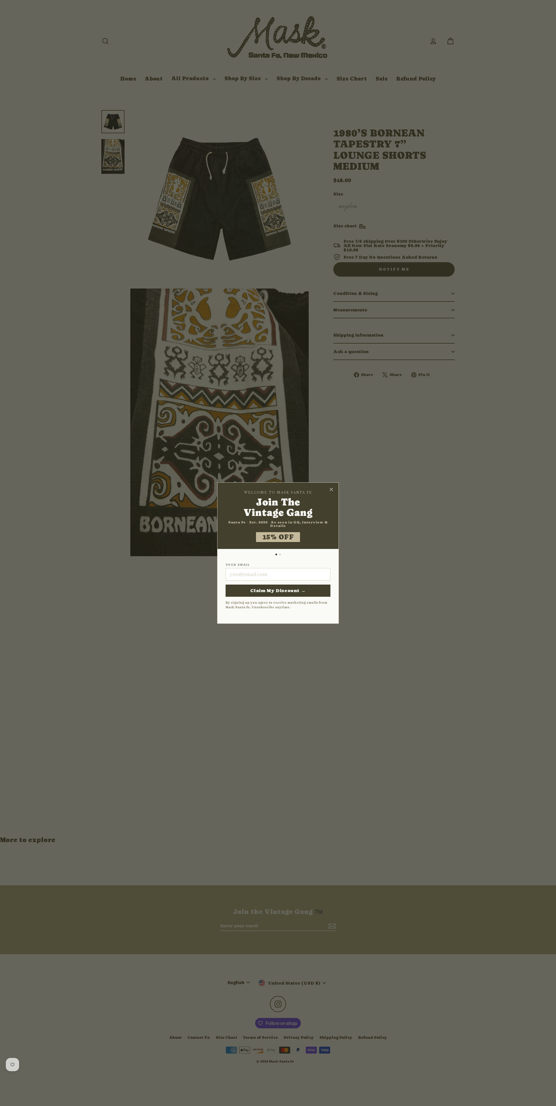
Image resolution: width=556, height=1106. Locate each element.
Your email (238, 564)
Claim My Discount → (278, 590)
